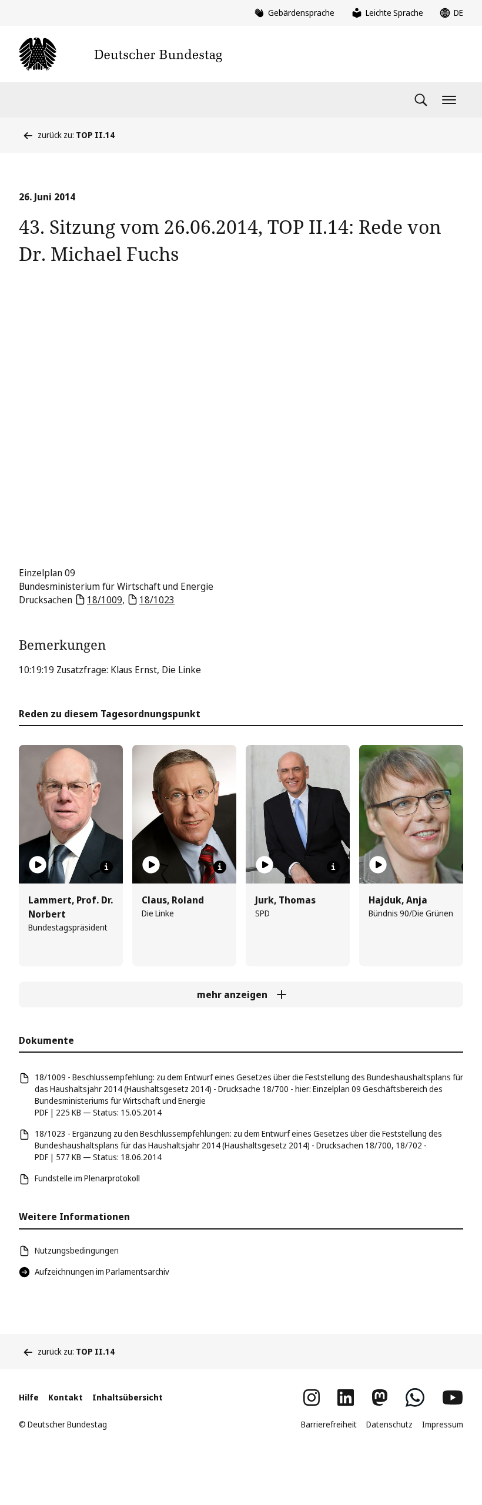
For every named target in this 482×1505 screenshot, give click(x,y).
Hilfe (29, 1397)
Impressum (442, 1424)
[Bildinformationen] (106, 867)
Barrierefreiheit (329, 1424)
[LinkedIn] (345, 1397)
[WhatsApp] (415, 1397)
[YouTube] (452, 1397)
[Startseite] (120, 54)
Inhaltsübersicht (127, 1397)
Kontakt (65, 1397)
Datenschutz (389, 1424)
